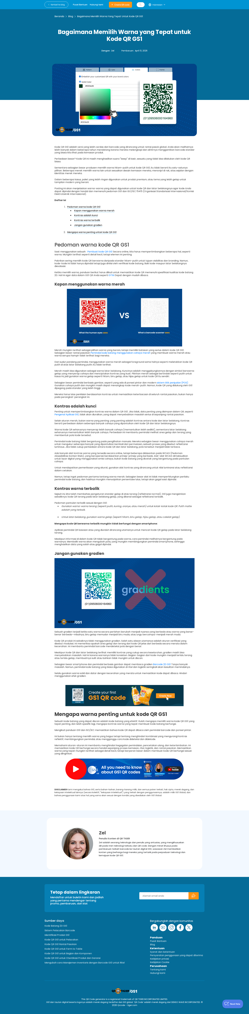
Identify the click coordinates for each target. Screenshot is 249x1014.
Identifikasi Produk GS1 (57, 935)
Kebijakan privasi (159, 958)
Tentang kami (158, 969)
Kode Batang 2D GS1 (56, 925)
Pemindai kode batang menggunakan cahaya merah (120, 353)
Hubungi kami (157, 973)
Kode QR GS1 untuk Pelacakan (61, 939)
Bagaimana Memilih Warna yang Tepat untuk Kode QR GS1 (110, 16)
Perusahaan (158, 966)
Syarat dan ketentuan (162, 952)
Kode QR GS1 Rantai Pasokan (61, 944)
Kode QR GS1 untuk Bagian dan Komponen (68, 953)
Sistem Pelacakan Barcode (60, 930)
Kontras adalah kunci (86, 215)
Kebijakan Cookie (159, 962)
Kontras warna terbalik (87, 220)
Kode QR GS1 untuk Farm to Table (63, 948)
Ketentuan (157, 948)
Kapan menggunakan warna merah (94, 210)
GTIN (111, 275)
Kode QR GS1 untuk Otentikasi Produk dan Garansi (72, 958)
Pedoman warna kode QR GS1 (83, 207)
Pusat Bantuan (158, 941)
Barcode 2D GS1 (162, 664)
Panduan (156, 937)
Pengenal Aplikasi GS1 (66, 414)
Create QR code (121, 4)
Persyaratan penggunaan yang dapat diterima (176, 955)
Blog (70, 16)
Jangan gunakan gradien (88, 225)
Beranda (59, 16)
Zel (112, 50)
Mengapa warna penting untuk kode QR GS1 (92, 232)
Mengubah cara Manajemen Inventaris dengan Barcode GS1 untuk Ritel (85, 962)
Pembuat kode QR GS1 (99, 251)
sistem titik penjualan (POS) (172, 382)
